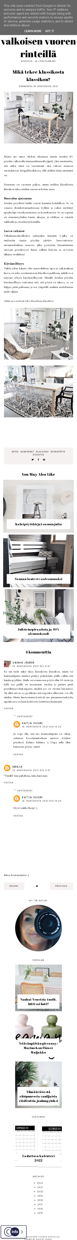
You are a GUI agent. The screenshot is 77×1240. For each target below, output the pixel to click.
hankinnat (27, 451)
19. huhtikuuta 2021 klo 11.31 (31, 770)
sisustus (38, 454)
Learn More (32, 31)
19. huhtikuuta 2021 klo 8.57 (32, 666)
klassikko (42, 451)
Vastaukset (25, 716)
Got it (49, 31)
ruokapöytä (58, 451)
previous (61, 886)
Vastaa (9, 708)
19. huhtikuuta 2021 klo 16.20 (41, 726)
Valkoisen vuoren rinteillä (38, 47)
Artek (15, 451)
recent (14, 886)
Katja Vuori (32, 723)
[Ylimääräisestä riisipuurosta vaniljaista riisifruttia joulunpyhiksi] (38, 1107)
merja (18, 767)
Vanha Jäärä (24, 662)
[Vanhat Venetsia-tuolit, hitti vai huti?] (38, 1010)
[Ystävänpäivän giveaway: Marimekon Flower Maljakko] (38, 1058)
